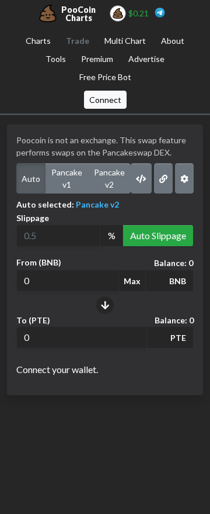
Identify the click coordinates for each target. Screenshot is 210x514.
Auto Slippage (158, 235)
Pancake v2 (109, 178)
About (172, 41)
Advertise (146, 59)
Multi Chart (125, 41)
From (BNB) (38, 262)
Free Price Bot (105, 77)
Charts (38, 41)
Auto (31, 179)
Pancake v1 (66, 178)
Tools (56, 59)
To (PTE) (33, 320)
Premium (97, 59)
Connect (105, 100)
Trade (77, 41)
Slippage (32, 218)
